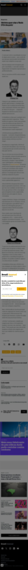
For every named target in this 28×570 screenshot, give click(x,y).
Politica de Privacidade (8, 296)
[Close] (25, 274)
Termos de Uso (19, 296)
